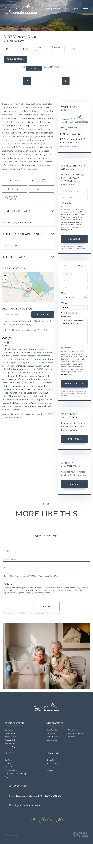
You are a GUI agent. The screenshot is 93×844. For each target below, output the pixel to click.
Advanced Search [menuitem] (10, 737)
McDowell (30, 414)
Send (47, 606)
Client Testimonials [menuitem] (11, 770)
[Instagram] (42, 820)
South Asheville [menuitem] (51, 740)
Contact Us (64, 146)
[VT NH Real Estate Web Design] (80, 835)
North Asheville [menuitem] (51, 730)
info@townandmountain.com (26, 805)
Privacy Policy (66, 230)
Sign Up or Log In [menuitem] (52, 763)
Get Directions (42, 314)
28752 (49, 414)
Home (5, 414)
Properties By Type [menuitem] (11, 740)
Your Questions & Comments (69, 314)
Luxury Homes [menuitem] (10, 733)
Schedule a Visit (81, 266)
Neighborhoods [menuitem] (10, 743)
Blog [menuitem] (6, 777)
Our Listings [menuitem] (9, 730)
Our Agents (74, 146)
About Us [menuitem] (49, 770)
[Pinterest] (59, 820)
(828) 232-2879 (72, 8)
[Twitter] (50, 820)
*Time (64, 303)
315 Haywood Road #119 (36, 795)
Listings (14, 414)
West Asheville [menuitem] (73, 730)
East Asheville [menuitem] (50, 733)
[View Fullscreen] (5, 284)
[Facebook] (34, 820)
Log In (47, 9)
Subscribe (74, 239)
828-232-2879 (71, 134)
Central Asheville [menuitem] (52, 737)
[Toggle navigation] (85, 8)
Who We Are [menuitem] (9, 767)
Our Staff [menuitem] (8, 763)
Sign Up (56, 9)
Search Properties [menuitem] (52, 767)
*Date (64, 293)
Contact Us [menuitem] (50, 760)
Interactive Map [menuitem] (10, 747)
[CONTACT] (15, 59)
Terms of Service (51, 613)
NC (21, 414)
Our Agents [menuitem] (8, 760)
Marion (40, 414)
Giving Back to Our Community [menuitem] (15, 773)
